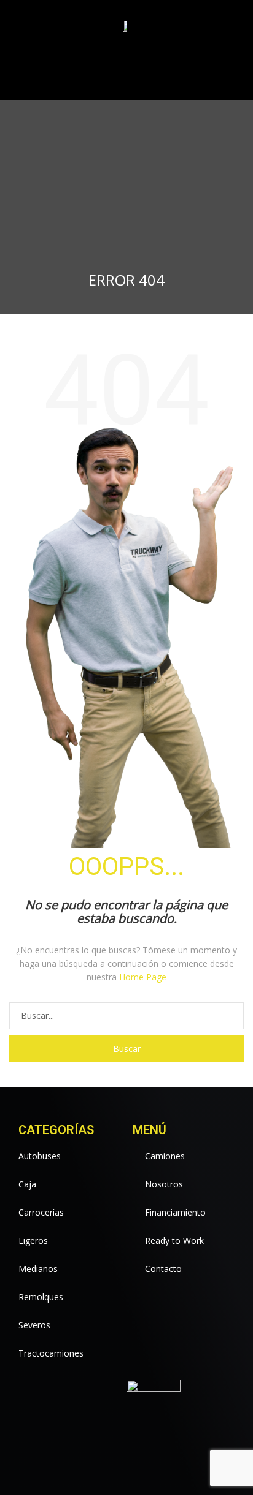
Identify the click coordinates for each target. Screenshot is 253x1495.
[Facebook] (63, 75)
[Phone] (141, 75)
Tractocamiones (51, 1353)
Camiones (165, 1156)
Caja (27, 1184)
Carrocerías (41, 1212)
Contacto (163, 1268)
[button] (223, 75)
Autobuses (39, 1156)
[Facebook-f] (109, 1432)
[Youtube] (102, 75)
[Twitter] (82, 75)
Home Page (142, 977)
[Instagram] (122, 75)
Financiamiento (175, 1212)
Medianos (38, 1268)
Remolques (40, 1297)
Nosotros (164, 1184)
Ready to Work (174, 1240)
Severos (34, 1325)
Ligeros (33, 1240)
